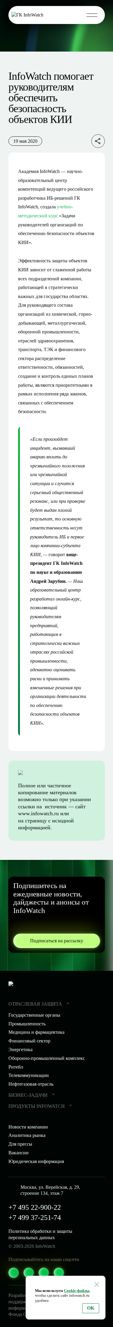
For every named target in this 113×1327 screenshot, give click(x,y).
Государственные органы (34, 1015)
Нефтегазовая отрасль (30, 1084)
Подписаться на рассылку (56, 940)
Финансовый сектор (29, 1040)
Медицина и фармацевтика (36, 1032)
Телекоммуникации (28, 1075)
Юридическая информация (36, 1161)
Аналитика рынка (27, 1135)
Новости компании (28, 1126)
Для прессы (20, 1144)
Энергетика (20, 1049)
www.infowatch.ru (38, 813)
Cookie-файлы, (77, 1290)
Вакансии (18, 1152)
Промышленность (27, 1023)
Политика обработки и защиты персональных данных (40, 1234)
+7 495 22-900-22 (34, 1207)
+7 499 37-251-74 (34, 1217)
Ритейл (15, 1066)
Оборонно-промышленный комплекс (46, 1058)
